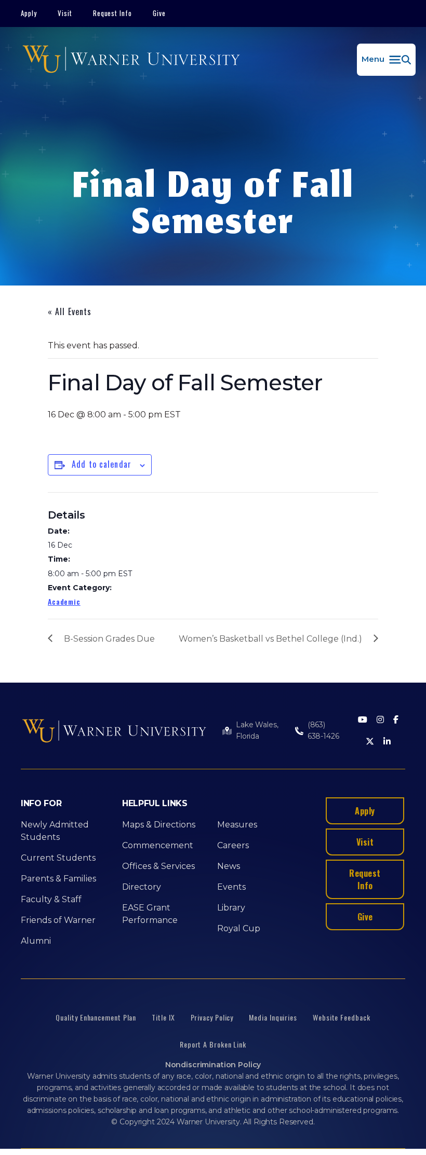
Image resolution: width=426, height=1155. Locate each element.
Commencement (157, 845)
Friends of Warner (58, 920)
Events (231, 887)
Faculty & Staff (51, 899)
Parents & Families (58, 879)
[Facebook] (395, 720)
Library (231, 908)
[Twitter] (370, 742)
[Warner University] (131, 59)
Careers (233, 845)
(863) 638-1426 (323, 730)
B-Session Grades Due (109, 639)
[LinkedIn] (387, 742)
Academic (64, 601)
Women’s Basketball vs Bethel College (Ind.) (270, 639)
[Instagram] (380, 720)
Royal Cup (238, 928)
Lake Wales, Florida (257, 730)
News (228, 866)
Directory (141, 887)
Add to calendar (101, 464)
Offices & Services (158, 866)
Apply (29, 13)
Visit (65, 13)
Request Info (112, 13)
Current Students (58, 858)
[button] (386, 60)
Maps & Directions (158, 825)
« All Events (69, 311)
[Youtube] (362, 720)
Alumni (36, 941)
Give (159, 13)
